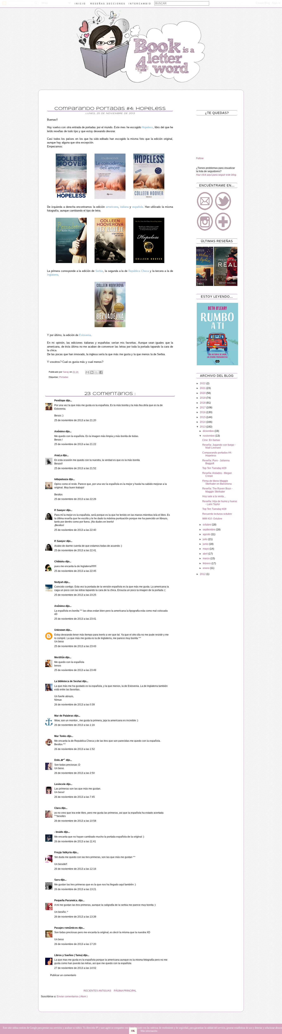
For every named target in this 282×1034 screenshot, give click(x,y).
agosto (207, 534)
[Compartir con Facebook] (101, 372)
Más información (149, 1030)
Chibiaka (59, 561)
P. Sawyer (60, 510)
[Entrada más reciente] (178, 990)
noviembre (209, 435)
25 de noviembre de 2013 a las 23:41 (75, 618)
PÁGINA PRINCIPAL (125, 990)
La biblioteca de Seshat (68, 681)
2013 (203, 426)
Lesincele (60, 784)
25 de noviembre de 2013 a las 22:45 (75, 571)
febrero (207, 563)
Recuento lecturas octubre (217, 513)
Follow (200, 158)
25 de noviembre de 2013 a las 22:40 (75, 530)
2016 (203, 412)
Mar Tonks (60, 736)
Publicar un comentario (63, 975)
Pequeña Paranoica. (66, 900)
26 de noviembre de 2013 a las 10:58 (75, 820)
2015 (203, 417)
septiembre (209, 529)
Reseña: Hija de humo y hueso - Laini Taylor (219, 503)
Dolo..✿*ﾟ (60, 760)
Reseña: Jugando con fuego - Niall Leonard (219, 446)
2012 (203, 574)
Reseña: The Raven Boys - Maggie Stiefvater (217, 490)
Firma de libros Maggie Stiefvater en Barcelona (217, 482)
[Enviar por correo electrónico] (87, 372)
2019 (203, 397)
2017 (203, 407)
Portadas (63, 377)
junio (206, 544)
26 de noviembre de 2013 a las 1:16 (74, 725)
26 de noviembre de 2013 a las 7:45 (74, 796)
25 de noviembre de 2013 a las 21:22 (75, 444)
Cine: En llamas (211, 440)
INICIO (80, 4)
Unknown (60, 630)
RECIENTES (91, 990)
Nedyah (59, 582)
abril (205, 553)
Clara (57, 808)
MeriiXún (59, 657)
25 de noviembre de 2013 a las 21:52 (75, 468)
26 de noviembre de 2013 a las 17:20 (75, 944)
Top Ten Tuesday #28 (214, 509)
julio (205, 539)
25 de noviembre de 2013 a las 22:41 (75, 550)
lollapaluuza (61, 479)
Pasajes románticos (66, 927)
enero (206, 568)
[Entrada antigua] (42, 990)
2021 (203, 388)
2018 (203, 402)
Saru (57, 879)
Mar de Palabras (64, 715)
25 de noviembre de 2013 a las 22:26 (75, 499)
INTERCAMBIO (140, 4)
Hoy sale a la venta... (214, 496)
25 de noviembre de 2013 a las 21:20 (75, 420)
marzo (206, 558)
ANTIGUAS (104, 990)
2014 (203, 422)
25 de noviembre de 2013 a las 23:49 (75, 670)
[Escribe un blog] (92, 372)
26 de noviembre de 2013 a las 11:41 (75, 841)
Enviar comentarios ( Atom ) (72, 996)
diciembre (208, 431)
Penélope (60, 400)
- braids (59, 832)
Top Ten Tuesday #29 (214, 468)
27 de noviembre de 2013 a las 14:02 (75, 968)
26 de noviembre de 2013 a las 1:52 (74, 749)
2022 (203, 383)
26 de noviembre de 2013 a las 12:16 (75, 868)
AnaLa (58, 455)
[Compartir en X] (96, 372)
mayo (206, 548)
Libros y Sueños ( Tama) (68, 955)
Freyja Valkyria (63, 852)
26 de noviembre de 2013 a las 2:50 (74, 773)
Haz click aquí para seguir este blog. (216, 174)
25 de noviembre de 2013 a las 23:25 (75, 594)
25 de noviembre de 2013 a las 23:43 (75, 646)
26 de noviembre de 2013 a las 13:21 (75, 889)
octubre (207, 524)
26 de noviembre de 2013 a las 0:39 (74, 704)
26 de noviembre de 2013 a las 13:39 (75, 916)
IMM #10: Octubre (212, 518)
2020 (203, 393)
